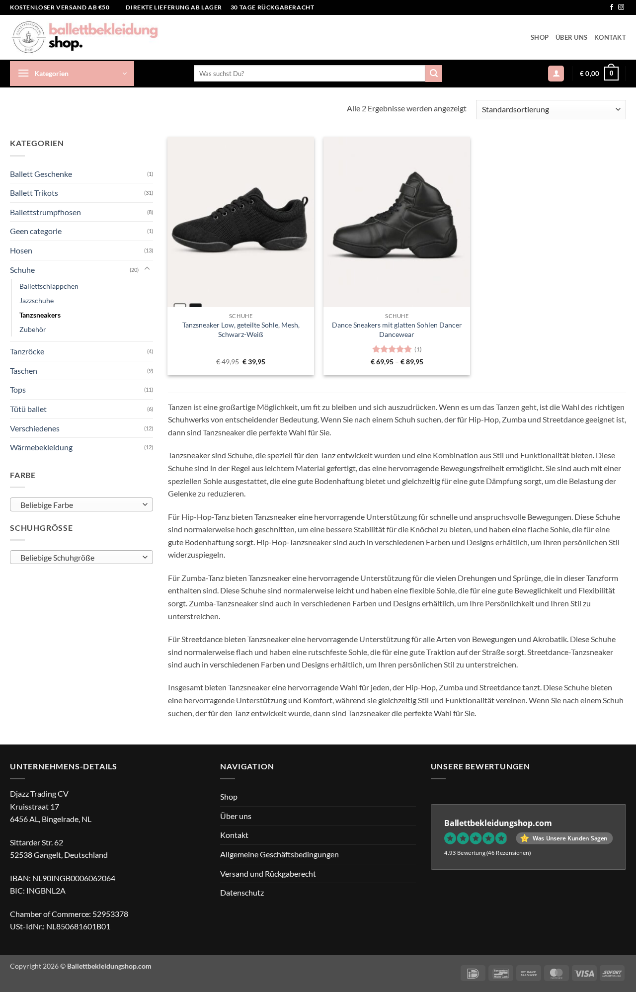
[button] (72, 73)
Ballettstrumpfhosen (45, 211)
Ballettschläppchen (49, 285)
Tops (18, 389)
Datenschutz (242, 892)
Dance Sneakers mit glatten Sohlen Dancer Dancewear (397, 329)
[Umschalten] (147, 269)
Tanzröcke (27, 351)
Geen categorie (36, 231)
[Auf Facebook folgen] (612, 7)
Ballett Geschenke (41, 173)
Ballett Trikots (34, 192)
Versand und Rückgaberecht (268, 873)
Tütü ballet (28, 408)
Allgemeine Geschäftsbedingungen (279, 854)
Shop (540, 37)
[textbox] (79, 504)
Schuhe (22, 269)
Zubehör (32, 329)
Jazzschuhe (36, 300)
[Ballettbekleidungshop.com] (84, 37)
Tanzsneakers (40, 315)
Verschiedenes (35, 427)
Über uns (571, 37)
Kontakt (610, 37)
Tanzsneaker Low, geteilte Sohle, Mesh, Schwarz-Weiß (241, 329)
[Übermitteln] (433, 73)
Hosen (21, 249)
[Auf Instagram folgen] (621, 7)
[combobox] (81, 504)
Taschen (23, 370)
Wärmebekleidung (41, 447)
